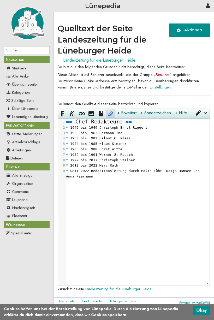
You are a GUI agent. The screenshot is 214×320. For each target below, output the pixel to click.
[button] (201, 113)
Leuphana (20, 200)
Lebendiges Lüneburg (30, 117)
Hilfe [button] (183, 113)
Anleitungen (21, 150)
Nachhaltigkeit (23, 208)
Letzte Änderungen (27, 134)
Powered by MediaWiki (194, 302)
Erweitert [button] (128, 113)
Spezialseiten (22, 233)
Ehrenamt (19, 216)
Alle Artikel (20, 76)
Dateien (16, 158)
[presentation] (137, 152)
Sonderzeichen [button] (157, 113)
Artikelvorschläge (26, 142)
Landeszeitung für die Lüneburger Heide (99, 60)
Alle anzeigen (23, 175)
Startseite (19, 68)
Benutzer (163, 75)
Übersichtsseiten (25, 84)
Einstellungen (160, 87)
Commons (20, 191)
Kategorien (21, 92)
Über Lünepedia (25, 108)
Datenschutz (66, 301)
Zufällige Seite (22, 100)
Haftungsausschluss (122, 301)
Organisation (22, 183)
